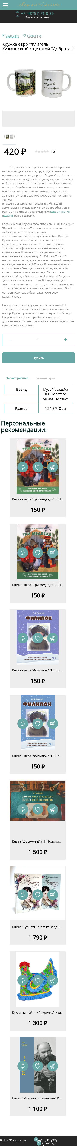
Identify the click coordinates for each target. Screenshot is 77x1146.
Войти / (5, 1140)
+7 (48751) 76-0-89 (37, 13)
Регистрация (18, 1140)
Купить (38, 358)
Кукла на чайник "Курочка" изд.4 (38, 1012)
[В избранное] (37, 467)
